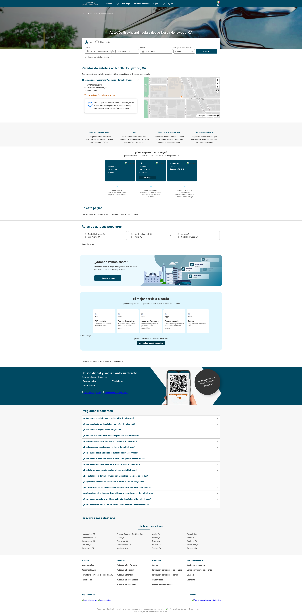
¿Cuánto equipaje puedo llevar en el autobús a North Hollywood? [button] (111, 464)
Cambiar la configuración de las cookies (184, 609)
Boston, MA (192, 548)
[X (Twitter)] (191, 600)
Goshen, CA (156, 548)
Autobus (93, 13)
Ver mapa (147, 178)
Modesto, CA (122, 548)
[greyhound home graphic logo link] (90, 4)
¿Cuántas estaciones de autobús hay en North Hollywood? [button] (109, 424)
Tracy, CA (156, 541)
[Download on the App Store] (104, 600)
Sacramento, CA (88, 541)
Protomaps (200, 116)
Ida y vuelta (105, 42)
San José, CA (87, 545)
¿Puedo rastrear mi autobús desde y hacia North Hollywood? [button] (110, 441)
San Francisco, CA (89, 538)
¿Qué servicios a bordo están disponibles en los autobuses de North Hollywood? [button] (118, 493)
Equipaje (190, 575)
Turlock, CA (192, 534)
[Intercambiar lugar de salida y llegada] (112, 51)
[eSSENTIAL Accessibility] (207, 600)
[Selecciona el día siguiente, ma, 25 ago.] (169, 51)
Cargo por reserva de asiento (199, 570)
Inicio (84, 13)
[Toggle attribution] (217, 115)
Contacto (191, 580)
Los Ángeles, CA (88, 534)
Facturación (87, 580)
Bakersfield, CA (88, 548)
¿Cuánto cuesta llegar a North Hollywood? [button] (102, 430)
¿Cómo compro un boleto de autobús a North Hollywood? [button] (108, 418)
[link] (151, 270)
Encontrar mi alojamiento (98, 57)
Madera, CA (156, 545)
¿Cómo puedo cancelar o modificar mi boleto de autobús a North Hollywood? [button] (117, 499)
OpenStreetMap (211, 116)
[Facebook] (190, 600)
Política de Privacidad (130, 609)
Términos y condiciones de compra (167, 570)
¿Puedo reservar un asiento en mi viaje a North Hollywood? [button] (109, 447)
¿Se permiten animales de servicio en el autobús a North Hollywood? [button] (113, 482)
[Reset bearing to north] (217, 86)
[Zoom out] (217, 83)
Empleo (155, 565)
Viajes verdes (157, 580)
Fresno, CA (121, 538)
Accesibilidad (159, 609)
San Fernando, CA (124, 545)
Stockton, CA (122, 541)
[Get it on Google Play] (90, 600)
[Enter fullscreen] (217, 91)
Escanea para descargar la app (178, 395)
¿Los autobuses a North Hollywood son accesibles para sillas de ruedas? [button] (115, 476)
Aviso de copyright (146, 609)
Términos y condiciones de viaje (165, 575)
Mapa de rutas (88, 565)
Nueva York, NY (193, 545)
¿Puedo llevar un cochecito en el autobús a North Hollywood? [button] (110, 470)
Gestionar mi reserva (196, 565)
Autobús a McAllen (125, 575)
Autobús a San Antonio (127, 565)
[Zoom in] (217, 80)
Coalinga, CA (192, 541)
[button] (111, 80)
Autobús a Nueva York (126, 585)
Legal (119, 609)
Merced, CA (157, 538)
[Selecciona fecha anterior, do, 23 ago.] (166, 51)
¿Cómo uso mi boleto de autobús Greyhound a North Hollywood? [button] (112, 435)
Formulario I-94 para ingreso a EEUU (97, 575)
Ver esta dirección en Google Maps (99, 95)
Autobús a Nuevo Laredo (127, 580)
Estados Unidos (107, 13)
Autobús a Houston (125, 570)
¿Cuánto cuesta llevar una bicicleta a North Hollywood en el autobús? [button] (114, 458)
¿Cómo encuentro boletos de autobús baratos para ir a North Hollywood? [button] (116, 505)
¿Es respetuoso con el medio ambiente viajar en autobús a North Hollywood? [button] (117, 487)
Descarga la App (89, 570)
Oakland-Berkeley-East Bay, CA (130, 534)
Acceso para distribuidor (162, 585)
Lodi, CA (190, 538)
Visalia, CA (156, 534)
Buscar (206, 51)
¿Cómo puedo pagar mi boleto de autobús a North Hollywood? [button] (110, 453)
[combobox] (100, 51)
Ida (91, 42)
